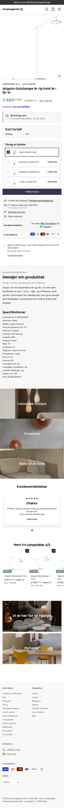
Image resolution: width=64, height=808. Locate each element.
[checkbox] (32, 152)
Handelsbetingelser (11, 708)
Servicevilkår (8, 720)
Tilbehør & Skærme (40, 708)
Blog (34, 716)
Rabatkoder (7, 727)
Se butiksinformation (15, 255)
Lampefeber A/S (11, 84)
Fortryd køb (8, 734)
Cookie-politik (9, 712)
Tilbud (34, 693)
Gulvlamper (29, 84)
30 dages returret (16, 212)
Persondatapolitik (10, 716)
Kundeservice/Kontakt (12, 693)
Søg (4, 697)
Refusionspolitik (10, 723)
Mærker (35, 705)
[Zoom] (59, 76)
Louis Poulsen (38, 712)
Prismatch (7, 701)
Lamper (35, 697)
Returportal (8, 731)
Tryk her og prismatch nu (41, 200)
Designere (36, 701)
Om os (5, 705)
